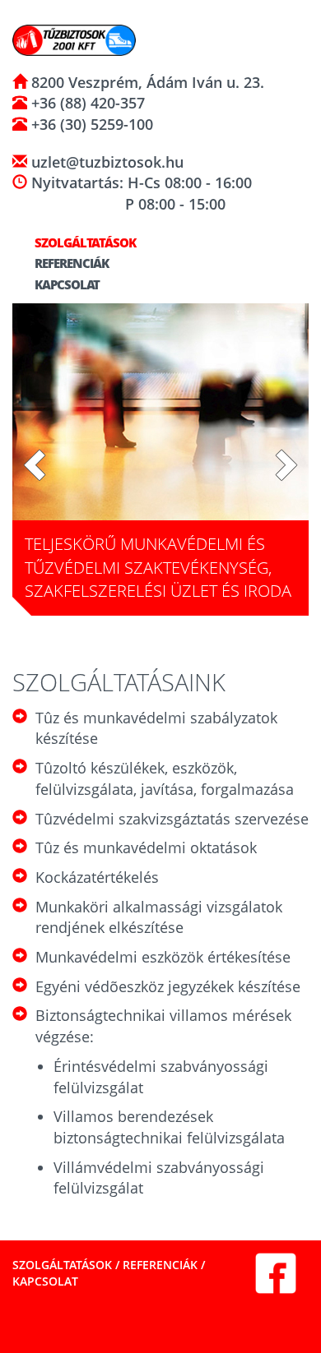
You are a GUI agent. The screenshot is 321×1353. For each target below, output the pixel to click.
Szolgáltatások (84, 242)
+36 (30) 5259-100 (90, 124)
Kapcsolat (66, 284)
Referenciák (70, 263)
